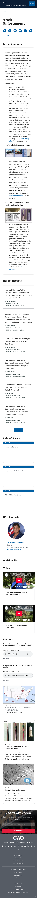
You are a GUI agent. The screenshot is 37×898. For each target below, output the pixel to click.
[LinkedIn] (16, 31)
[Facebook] (5, 31)
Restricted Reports (18, 863)
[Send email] (31, 31)
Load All (18, 430)
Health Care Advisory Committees (18, 892)
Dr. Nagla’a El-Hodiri (15, 542)
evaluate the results (16, 195)
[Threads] (26, 31)
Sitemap (18, 877)
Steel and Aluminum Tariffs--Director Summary (17, 593)
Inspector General (18, 860)
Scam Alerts (18, 886)
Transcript (6, 658)
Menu (32, 3)
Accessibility (18, 875)
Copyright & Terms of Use (18, 869)
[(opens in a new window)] (2, 846)
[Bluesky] (21, 31)
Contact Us (18, 858)
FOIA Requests (18, 883)
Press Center (18, 855)
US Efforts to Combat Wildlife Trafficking (17, 626)
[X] (10, 31)
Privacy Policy (18, 872)
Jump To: (8, 35)
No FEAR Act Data (18, 889)
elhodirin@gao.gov (16, 549)
